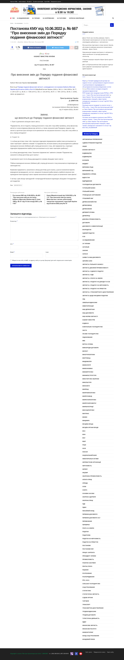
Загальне (85, 247)
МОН (83, 434)
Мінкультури (86, 382)
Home (11, 23)
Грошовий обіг (87, 198)
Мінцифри (85, 420)
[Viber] (71, 653)
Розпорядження (88, 577)
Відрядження (87, 181)
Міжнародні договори (90, 347)
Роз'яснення (87, 573)
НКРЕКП (85, 469)
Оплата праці (87, 479)
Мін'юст (85, 351)
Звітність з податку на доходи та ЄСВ (96, 282)
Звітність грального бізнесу (92, 264)
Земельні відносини (89, 302)
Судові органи (87, 597)
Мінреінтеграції (87, 406)
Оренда (85, 483)
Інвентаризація (88, 306)
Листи (84, 330)
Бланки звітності (88, 150)
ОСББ (84, 486)
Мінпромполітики (88, 393)
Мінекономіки (87, 368)
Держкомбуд (87, 205)
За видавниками (23, 18)
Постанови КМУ (39, 42)
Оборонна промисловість (92, 476)
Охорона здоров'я (89, 497)
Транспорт (86, 604)
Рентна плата (87, 566)
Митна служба (87, 344)
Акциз (84, 146)
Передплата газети (56, 1)
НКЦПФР (85, 472)
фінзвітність (18, 185)
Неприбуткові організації (91, 462)
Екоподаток (86, 229)
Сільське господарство (91, 583)
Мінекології (86, 365)
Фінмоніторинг (87, 632)
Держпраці (86, 216)
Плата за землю (88, 528)
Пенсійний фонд (88, 511)
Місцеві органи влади (90, 427)
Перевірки (86, 525)
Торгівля (85, 601)
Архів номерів (22, 1)
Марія (84, 81)
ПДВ (83, 504)
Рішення (85, 570)
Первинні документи (89, 514)
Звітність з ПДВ (87, 275)
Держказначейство (89, 202)
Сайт (47, 252)
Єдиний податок (88, 233)
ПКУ (13, 18)
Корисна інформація (76, 18)
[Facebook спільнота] (76, 653)
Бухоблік (26, 23)
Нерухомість (87, 466)
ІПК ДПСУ (29, 1)
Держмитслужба (88, 212)
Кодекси (85, 323)
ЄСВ (83, 236)
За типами (36, 18)
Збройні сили (87, 261)
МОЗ (83, 431)
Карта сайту (110, 652)
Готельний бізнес (88, 188)
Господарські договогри (91, 184)
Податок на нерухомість (91, 538)
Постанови (86, 545)
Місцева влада (87, 424)
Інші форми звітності (90, 316)
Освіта (84, 490)
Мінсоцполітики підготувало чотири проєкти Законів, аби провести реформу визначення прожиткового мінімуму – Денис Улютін (97, 47)
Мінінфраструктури (89, 375)
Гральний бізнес (88, 191)
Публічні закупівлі (89, 563)
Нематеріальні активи (90, 459)
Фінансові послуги (89, 629)
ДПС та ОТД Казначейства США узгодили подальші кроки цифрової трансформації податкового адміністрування (97, 67)
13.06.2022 (13, 42)
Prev (24, 10)
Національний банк (89, 455)
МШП (84, 441)
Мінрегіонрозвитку (89, 403)
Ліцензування (87, 337)
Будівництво (87, 153)
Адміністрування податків (92, 143)
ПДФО (84, 507)
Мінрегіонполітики (89, 400)
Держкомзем (87, 209)
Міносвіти (86, 386)
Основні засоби (88, 493)
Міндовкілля (87, 361)
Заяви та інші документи (91, 257)
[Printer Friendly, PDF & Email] (44, 54)
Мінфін (84, 417)
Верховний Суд (87, 170)
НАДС (84, 445)
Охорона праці (87, 500)
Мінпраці (85, 389)
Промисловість (88, 559)
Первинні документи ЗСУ (91, 518)
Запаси (85, 254)
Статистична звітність (90, 594)
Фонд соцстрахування (90, 636)
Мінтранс (85, 413)
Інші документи (88, 313)
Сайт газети (88, 652)
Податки (85, 531)
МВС (83, 340)
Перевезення (87, 521)
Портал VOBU (14, 1)
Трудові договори (89, 615)
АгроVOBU (47, 1)
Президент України (89, 556)
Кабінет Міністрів (29, 42)
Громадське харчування (91, 195)
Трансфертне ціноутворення (92, 608)
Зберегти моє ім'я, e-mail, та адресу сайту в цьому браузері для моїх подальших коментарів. (42, 260)
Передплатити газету (99, 652)
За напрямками (48, 18)
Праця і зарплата (88, 552)
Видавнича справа (89, 174)
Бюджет (85, 163)
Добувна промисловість (91, 219)
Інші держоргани (88, 309)
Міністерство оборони (90, 379)
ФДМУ (84, 622)
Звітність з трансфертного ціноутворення (98, 292)
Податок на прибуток (90, 542)
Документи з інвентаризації (92, 226)
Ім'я (12, 244)
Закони (85, 250)
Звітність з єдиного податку (93, 271)
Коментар (14, 221)
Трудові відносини (89, 611)
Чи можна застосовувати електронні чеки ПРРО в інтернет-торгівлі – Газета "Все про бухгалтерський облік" (97, 119)
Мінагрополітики (88, 354)
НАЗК (84, 448)
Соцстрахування (88, 587)
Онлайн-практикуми (38, 1)
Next (102, 10)
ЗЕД (83, 299)
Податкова (86, 535)
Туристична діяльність (90, 618)
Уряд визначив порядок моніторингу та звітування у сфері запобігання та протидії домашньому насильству (97, 54)
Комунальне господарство (92, 327)
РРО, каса (85, 580)
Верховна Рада (87, 167)
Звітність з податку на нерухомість (95, 285)
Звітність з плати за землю (92, 278)
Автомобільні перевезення (92, 139)
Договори (86, 222)
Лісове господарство (90, 334)
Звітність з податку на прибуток (94, 288)
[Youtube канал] (80, 653)
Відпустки (86, 177)
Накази (85, 452)
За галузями (61, 18)
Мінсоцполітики (88, 410)
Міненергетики (87, 372)
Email (12, 252)
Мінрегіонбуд (87, 396)
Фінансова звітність (89, 625)
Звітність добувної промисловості (95, 268)
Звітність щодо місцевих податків (95, 295)
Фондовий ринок (88, 639)
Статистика (86, 590)
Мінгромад (86, 358)
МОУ (83, 438)
